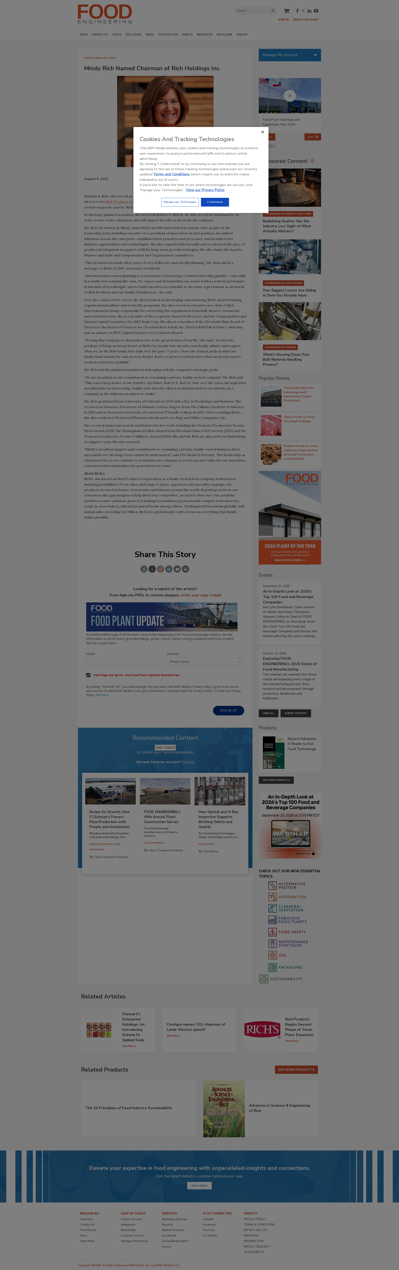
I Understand (215, 202)
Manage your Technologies (180, 202)
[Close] (262, 132)
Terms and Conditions (171, 174)
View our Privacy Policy (205, 190)
